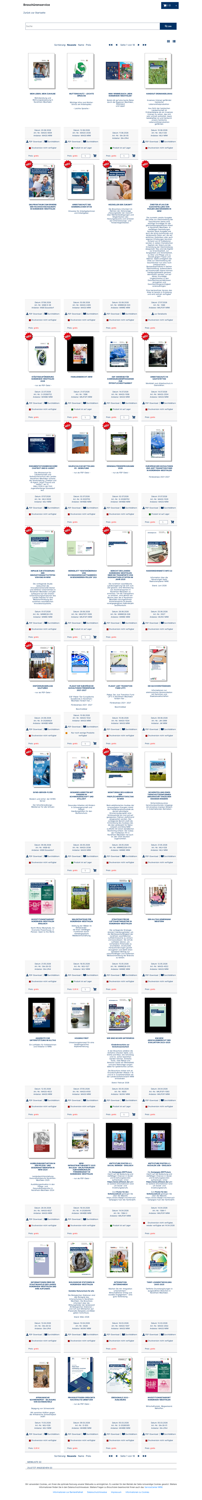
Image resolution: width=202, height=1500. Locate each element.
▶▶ (145, 44)
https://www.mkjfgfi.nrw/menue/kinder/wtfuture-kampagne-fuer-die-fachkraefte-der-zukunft (128, 1198)
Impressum (116, 1492)
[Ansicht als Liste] (174, 41)
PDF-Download (35, 141)
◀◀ (110, 44)
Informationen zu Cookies (137, 1492)
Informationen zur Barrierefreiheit (68, 1492)
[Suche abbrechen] (152, 26)
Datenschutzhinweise (97, 1492)
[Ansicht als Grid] (168, 41)
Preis (88, 44)
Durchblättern (53, 141)
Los (169, 26)
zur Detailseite (160, 314)
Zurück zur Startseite (34, 12)
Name (81, 44)
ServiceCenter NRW (153, 1487)
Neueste (71, 44)
